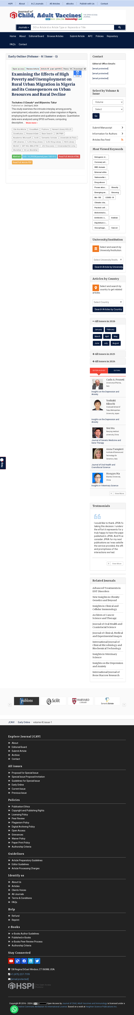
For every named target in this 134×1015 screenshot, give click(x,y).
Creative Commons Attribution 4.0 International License (42, 1007)
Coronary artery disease (101, 162)
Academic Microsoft (22, 138)
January (98, 329)
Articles (16, 886)
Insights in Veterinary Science (105, 486)
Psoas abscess (101, 187)
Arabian (114, 218)
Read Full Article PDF (22, 162)
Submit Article (77, 36)
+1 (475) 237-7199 (20, 974)
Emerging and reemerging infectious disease (101, 192)
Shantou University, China (113, 478)
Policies (100, 36)
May (115, 336)
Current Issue (18, 789)
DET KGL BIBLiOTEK (30, 146)
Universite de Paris (68, 138)
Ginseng (115, 192)
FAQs (14, 902)
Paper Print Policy (21, 843)
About (22, 3)
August (115, 343)
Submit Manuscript (102, 127)
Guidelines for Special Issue (26, 781)
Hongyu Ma (113, 473)
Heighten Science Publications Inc (101, 1007)
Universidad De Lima (66, 146)
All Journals (18, 894)
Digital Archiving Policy (23, 827)
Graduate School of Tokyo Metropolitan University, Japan (113, 410)
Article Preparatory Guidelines (27, 860)
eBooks (70, 3)
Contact (104, 3)
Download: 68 (79, 69)
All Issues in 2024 (104, 361)
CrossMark (33, 129)
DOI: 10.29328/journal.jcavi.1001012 (39, 156)
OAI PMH (59, 134)
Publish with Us (87, 3)
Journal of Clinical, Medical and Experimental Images (107, 634)
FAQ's (13, 44)
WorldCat (17, 150)
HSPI (10, 3)
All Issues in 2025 (104, 354)
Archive (16, 755)
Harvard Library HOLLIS (61, 129)
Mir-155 (97, 198)
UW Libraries (18, 142)
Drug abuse (99, 182)
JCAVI (11, 722)
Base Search (47, 134)
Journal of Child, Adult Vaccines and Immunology (84, 1003)
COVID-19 (109, 198)
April (107, 336)
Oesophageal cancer (101, 228)
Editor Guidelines (20, 864)
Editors (117, 370)
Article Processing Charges (26, 868)
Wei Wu (110, 428)
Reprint (15, 920)
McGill (16, 146)
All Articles (55, 3)
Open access (19, 69)
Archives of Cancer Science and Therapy (104, 617)
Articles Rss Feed (101, 139)
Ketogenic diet (101, 157)
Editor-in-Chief (99, 370)
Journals (23, 27)
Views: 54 (67, 69)
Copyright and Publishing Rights (28, 811)
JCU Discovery (48, 146)
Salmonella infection (101, 177)
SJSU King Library (35, 142)
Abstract (17, 156)
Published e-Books (21, 938)
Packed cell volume (101, 208)
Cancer (114, 228)
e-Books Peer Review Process (27, 942)
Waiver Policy (18, 839)
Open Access (18, 831)
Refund (15, 916)
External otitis (100, 172)
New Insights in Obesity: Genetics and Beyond (106, 599)
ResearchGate (32, 134)
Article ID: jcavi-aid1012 (51, 69)
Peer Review (18, 819)
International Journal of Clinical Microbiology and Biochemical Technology (107, 645)
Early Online (24, 722)
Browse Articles (55, 36)
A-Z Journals (37, 3)
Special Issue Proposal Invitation (28, 777)
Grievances (17, 835)
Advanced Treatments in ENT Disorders (106, 590)
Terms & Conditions (22, 898)
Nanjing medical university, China (112, 433)
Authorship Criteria (21, 847)
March (97, 336)
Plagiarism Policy (20, 823)
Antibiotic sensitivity (101, 218)
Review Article (32, 69)
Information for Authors (104, 133)
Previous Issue (19, 793)
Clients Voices (19, 890)
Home (13, 36)
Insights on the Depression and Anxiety (107, 665)
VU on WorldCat (30, 150)
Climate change (101, 203)
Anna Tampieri (114, 449)
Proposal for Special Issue (25, 773)
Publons (45, 129)
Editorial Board (36, 36)
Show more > (31, 123)
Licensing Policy (20, 815)
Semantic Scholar (49, 138)
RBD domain (99, 167)
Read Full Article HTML (69, 156)
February (110, 329)
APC (90, 36)
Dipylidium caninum (101, 223)
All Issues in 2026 (104, 321)
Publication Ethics (21, 807)
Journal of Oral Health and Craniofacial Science (107, 625)
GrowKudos (18, 134)
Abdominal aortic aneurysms (101, 213)
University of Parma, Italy (113, 384)
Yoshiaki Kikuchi (111, 402)
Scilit (36, 138)
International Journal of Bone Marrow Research (106, 674)
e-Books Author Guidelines (25, 934)
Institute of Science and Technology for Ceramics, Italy (114, 455)
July (106, 343)
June (97, 343)
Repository (112, 36)
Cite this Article (19, 129)
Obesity (114, 187)
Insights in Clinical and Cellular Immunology (105, 608)
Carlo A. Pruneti (115, 379)
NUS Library (69, 142)
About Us (16, 882)
